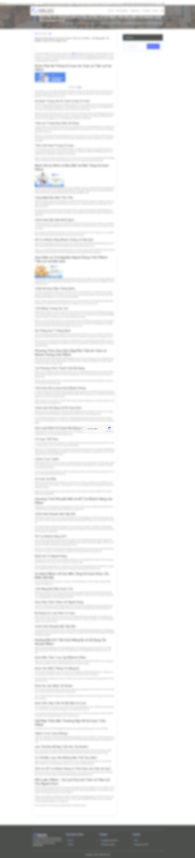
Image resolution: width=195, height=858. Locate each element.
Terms (110, 431)
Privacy (107, 431)
